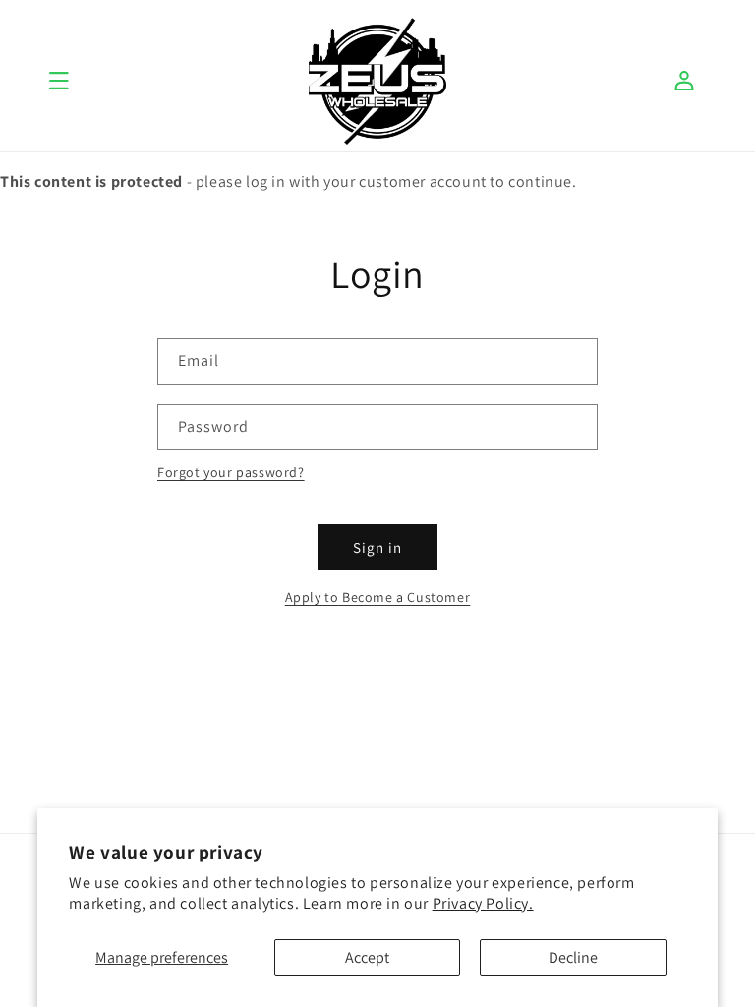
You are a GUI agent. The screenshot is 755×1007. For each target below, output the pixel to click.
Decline (573, 957)
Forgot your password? (231, 472)
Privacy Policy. (483, 903)
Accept (367, 957)
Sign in (377, 547)
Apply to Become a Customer (378, 597)
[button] (59, 80)
